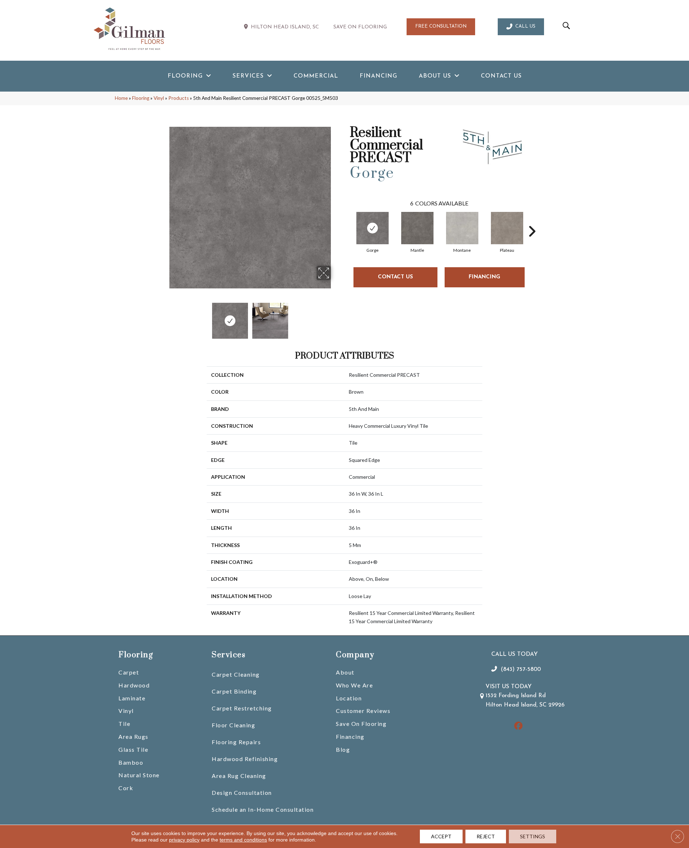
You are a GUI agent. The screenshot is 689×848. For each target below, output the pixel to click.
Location (349, 698)
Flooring (140, 98)
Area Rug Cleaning (239, 775)
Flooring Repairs (236, 741)
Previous (164, 317)
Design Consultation (242, 792)
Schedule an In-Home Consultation (263, 809)
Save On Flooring (361, 723)
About (345, 672)
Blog (343, 749)
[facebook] (518, 726)
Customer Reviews (363, 710)
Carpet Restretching (242, 708)
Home (121, 98)
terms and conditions (243, 840)
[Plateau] (507, 228)
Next (335, 317)
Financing (350, 736)
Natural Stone (139, 774)
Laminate (131, 698)
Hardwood (134, 685)
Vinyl (159, 98)
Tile (124, 723)
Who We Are (354, 685)
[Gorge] (372, 228)
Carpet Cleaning (236, 674)
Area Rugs (133, 736)
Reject (486, 836)
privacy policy (184, 840)
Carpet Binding (234, 691)
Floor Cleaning (233, 725)
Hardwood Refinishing (245, 758)
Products (178, 98)
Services (228, 655)
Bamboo (130, 762)
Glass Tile (133, 749)
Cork (125, 787)
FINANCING (484, 277)
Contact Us (395, 277)
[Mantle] (417, 228)
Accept (441, 836)
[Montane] (462, 228)
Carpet (128, 672)
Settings (532, 836)
